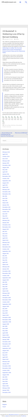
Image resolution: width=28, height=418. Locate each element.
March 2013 (5, 218)
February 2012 (6, 242)
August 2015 (6, 183)
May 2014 (5, 200)
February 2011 (6, 266)
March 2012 (5, 240)
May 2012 (5, 236)
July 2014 (5, 196)
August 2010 (6, 280)
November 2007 (7, 344)
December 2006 (7, 366)
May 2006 (5, 381)
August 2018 (6, 167)
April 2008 (5, 333)
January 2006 (6, 390)
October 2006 (6, 370)
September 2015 (7, 180)
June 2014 (5, 198)
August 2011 (6, 253)
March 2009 (6, 315)
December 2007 (7, 341)
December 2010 (6, 271)
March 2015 (5, 187)
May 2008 (5, 330)
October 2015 (6, 178)
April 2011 (5, 262)
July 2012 (5, 231)
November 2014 (7, 194)
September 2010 (7, 277)
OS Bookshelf (19, 125)
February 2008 (6, 337)
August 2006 (6, 374)
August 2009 (6, 306)
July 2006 (5, 377)
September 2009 (7, 304)
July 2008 (5, 326)
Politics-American (7, 126)
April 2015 (5, 185)
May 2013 (5, 216)
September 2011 (7, 251)
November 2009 (7, 299)
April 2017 (5, 172)
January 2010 (6, 295)
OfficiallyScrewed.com (9, 2)
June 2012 (5, 233)
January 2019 (6, 163)
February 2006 (6, 388)
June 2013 (5, 213)
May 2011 (5, 260)
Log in (4, 406)
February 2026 (6, 152)
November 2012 (7, 227)
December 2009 (7, 297)
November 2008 (7, 319)
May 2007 (5, 355)
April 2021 (5, 154)
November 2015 (7, 176)
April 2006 (5, 383)
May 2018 (5, 169)
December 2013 (6, 207)
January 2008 (6, 339)
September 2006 (7, 372)
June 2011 (5, 258)
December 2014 (6, 191)
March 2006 (6, 385)
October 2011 (6, 249)
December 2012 (6, 224)
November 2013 (6, 209)
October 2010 (6, 275)
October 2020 (6, 156)
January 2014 (6, 205)
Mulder (17, 39)
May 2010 (5, 286)
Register (5, 404)
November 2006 (7, 368)
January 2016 (6, 174)
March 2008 (6, 335)
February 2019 (6, 161)
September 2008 (7, 322)
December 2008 (7, 317)
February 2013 (6, 220)
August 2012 (6, 229)
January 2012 (6, 244)
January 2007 (6, 363)
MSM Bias (13, 125)
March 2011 (5, 264)
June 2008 (5, 328)
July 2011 (5, 255)
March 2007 (6, 359)
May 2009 (5, 313)
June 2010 (5, 284)
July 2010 (5, 282)
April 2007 (5, 357)
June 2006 (5, 379)
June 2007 (5, 352)
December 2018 (6, 165)
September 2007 (7, 348)
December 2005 (7, 392)
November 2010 (7, 273)
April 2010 (5, 288)
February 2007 (6, 361)
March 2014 (5, 202)
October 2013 (6, 211)
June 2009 (5, 310)
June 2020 (5, 158)
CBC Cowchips (7, 125)
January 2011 (6, 269)
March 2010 (5, 291)
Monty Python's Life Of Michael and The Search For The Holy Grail (7, 134)
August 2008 (6, 324)
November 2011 (6, 247)
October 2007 (6, 346)
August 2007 (6, 350)
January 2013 (6, 222)
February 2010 (6, 293)
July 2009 (5, 308)
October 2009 (6, 302)
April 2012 (5, 238)
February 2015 (6, 189)
